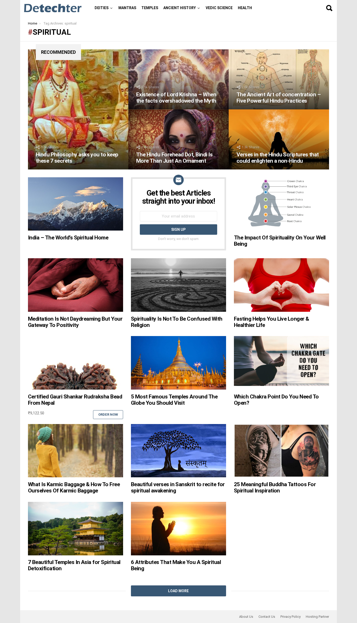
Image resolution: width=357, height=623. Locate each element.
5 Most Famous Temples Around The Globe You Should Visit (174, 399)
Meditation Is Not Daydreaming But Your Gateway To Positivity (75, 322)
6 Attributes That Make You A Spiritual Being (176, 565)
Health (245, 8)
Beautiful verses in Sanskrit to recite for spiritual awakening (178, 487)
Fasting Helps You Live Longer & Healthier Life (271, 322)
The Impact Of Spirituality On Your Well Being (280, 240)
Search (329, 8)
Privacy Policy (290, 617)
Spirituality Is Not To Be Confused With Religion (176, 322)
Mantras (127, 8)
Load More (178, 591)
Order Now (108, 414)
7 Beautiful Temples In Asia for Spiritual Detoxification (74, 565)
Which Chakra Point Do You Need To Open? (276, 399)
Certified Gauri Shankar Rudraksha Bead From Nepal (75, 399)
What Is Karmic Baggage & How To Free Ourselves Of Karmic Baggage (74, 487)
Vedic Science (219, 8)
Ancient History (179, 8)
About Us (246, 617)
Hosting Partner (317, 617)
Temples (149, 8)
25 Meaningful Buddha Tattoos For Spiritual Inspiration (275, 487)
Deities (101, 8)
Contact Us (266, 617)
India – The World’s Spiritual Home (68, 237)
